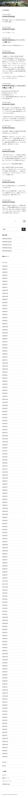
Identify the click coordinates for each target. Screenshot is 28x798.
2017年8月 (4, 593)
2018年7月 (4, 559)
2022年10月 (5, 405)
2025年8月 (4, 302)
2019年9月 (4, 517)
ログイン (4, 775)
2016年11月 (5, 620)
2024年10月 (5, 332)
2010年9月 (4, 747)
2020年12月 (5, 472)
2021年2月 (4, 466)
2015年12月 (5, 653)
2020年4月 (4, 496)
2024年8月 (4, 338)
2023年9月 (4, 372)
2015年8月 (4, 665)
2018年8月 (4, 556)
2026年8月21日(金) (7, 247)
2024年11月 (5, 329)
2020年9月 (4, 481)
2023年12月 (5, 363)
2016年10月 (5, 623)
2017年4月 (4, 605)
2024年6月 (4, 344)
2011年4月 (4, 726)
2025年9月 (4, 299)
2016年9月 (4, 626)
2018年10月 (5, 550)
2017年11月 (5, 584)
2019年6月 (4, 526)
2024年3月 (4, 354)
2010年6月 (4, 756)
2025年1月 (4, 323)
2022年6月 (4, 417)
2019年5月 (4, 529)
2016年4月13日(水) (8, 202)
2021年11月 (5, 438)
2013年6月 (4, 705)
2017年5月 (4, 602)
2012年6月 (4, 708)
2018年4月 (4, 569)
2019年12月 (5, 508)
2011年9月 (4, 717)
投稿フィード (5, 778)
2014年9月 (4, 699)
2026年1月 (4, 287)
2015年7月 (4, 668)
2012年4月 (4, 711)
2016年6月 (4, 635)
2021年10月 (5, 441)
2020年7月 (4, 487)
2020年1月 (4, 505)
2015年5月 (4, 674)
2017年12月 (5, 581)
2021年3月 (4, 463)
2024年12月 (5, 326)
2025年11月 (5, 293)
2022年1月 (4, 432)
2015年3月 (4, 681)
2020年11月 (5, 475)
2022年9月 (4, 408)
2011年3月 (4, 729)
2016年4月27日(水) (8, 29)
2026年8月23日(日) (7, 241)
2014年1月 (4, 702)
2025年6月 (4, 308)
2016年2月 (4, 647)
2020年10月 (5, 478)
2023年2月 (4, 393)
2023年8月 (4, 375)
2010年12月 (5, 738)
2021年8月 (4, 447)
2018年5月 (4, 565)
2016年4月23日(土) (8, 53)
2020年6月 (4, 490)
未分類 (4, 765)
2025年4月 (4, 314)
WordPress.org (6, 784)
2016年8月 (4, 629)
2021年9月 (4, 444)
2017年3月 (4, 608)
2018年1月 (4, 578)
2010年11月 (5, 741)
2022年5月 (4, 420)
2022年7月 (4, 414)
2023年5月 (4, 384)
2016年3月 (4, 644)
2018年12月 (5, 544)
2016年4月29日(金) (8, 16)
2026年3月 (4, 281)
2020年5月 (4, 493)
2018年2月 (4, 575)
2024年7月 (4, 341)
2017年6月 (4, 599)
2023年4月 (4, 387)
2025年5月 (4, 311)
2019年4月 (4, 532)
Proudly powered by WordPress (9, 794)
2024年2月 (4, 357)
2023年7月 (4, 378)
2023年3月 (4, 390)
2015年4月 (4, 677)
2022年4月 (4, 423)
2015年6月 (4, 671)
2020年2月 (4, 502)
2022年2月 (4, 429)
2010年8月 (4, 750)
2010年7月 (4, 753)
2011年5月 (4, 723)
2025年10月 (5, 296)
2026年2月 (4, 284)
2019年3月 (4, 535)
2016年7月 (4, 632)
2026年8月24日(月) (7, 238)
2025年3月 (4, 317)
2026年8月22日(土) (7, 244)
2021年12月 (5, 435)
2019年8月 (4, 520)
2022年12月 (5, 399)
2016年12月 (5, 617)
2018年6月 (4, 562)
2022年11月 (5, 402)
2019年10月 (5, 514)
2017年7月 (4, 596)
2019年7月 (4, 523)
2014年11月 (5, 693)
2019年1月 (4, 541)
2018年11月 (5, 547)
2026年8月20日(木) (7, 250)
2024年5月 (4, 348)
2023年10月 (5, 369)
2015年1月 (4, 687)
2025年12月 (5, 290)
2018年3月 (4, 572)
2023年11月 (5, 366)
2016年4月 (4, 641)
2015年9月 (4, 662)
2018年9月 (4, 553)
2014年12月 (5, 690)
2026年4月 (4, 278)
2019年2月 (4, 538)
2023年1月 (4, 396)
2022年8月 (4, 411)
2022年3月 (4, 426)
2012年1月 (4, 714)
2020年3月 (4, 499)
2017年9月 (4, 590)
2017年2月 (4, 611)
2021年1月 (4, 469)
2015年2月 (4, 684)
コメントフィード (6, 781)
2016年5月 (4, 638)
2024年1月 (4, 360)
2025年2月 (4, 320)
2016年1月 (4, 650)
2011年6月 (4, 720)
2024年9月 (4, 335)
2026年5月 (4, 275)
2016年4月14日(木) (8, 182)
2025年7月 (4, 305)
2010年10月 (5, 744)
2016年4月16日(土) (8, 128)
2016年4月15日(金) (8, 151)
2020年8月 (4, 484)
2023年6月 (4, 381)
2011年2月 (4, 732)
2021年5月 (4, 456)
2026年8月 (4, 266)
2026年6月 (4, 272)
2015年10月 (5, 659)
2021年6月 (4, 453)
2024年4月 (4, 351)
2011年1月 (4, 735)
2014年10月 (5, 696)
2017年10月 (5, 587)
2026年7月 (4, 269)
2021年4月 (4, 460)
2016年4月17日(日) (8, 104)
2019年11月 (5, 511)
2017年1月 (4, 614)
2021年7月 (4, 450)
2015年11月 (5, 656)
